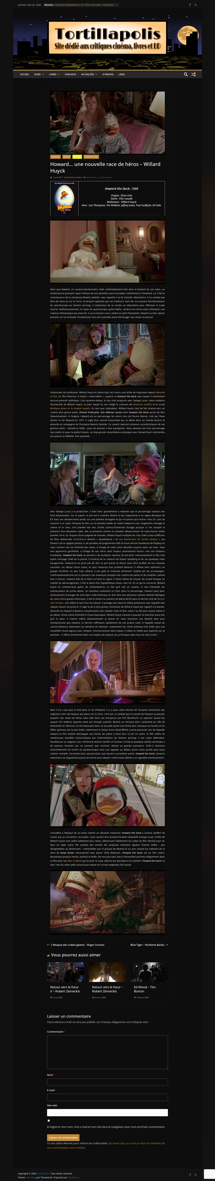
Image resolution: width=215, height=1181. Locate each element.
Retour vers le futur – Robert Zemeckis (107, 989)
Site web (52, 1105)
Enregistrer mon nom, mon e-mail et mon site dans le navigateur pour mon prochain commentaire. (106, 1127)
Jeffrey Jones (91, 177)
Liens (122, 74)
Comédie (77, 157)
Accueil (24, 74)
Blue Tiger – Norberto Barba (147, 945)
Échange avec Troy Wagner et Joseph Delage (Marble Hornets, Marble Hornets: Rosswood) (82, 6)
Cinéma (67, 157)
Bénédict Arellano (74, 177)
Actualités (87, 74)
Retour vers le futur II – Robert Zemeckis (65, 989)
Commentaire (56, 1031)
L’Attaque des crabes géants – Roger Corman (77, 945)
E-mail (51, 1090)
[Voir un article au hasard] (193, 74)
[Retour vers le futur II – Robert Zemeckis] (65, 964)
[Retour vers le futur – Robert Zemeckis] (107, 964)
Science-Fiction (91, 157)
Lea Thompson (105, 177)
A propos (107, 74)
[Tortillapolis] (107, 18)
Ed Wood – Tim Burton (145, 989)
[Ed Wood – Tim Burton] (149, 964)
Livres (52, 74)
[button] (42, 74)
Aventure (55, 157)
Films (37, 74)
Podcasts (70, 74)
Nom (51, 1075)
